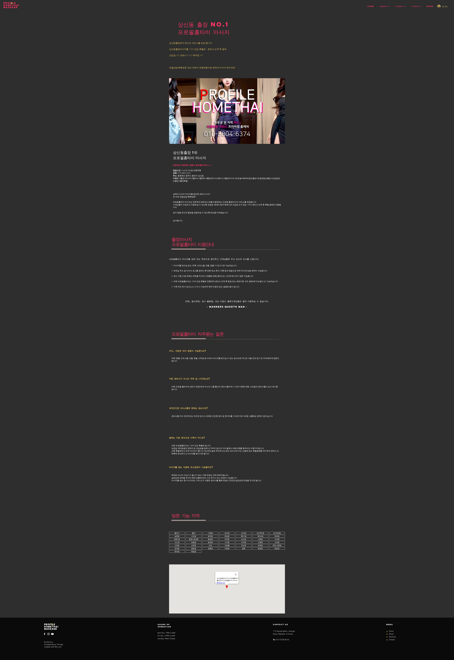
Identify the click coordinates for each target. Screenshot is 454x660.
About (391, 634)
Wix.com (58, 647)
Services (392, 637)
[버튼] (177, 533)
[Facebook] (44, 634)
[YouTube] (52, 634)
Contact (392, 640)
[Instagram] (48, 634)
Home (391, 631)
